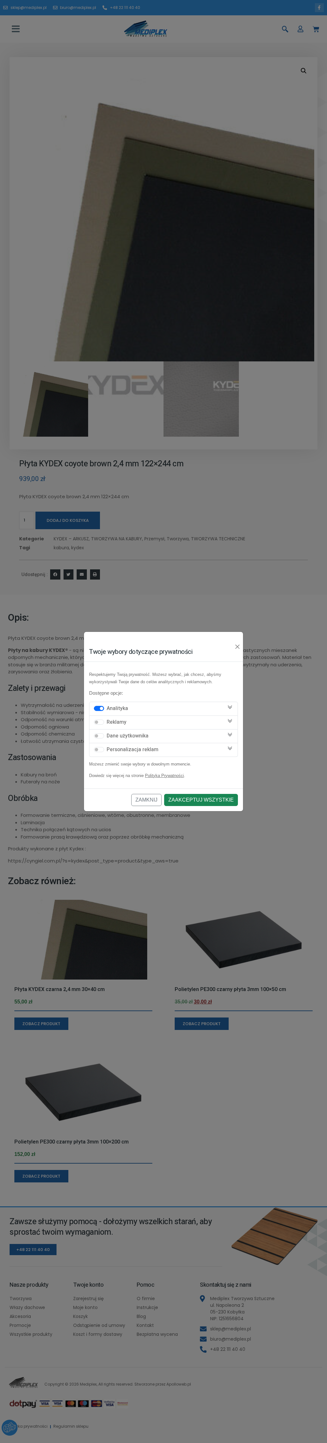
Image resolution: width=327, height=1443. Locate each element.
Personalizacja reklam (132, 749)
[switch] (99, 708)
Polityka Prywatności (164, 775)
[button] (16, 29)
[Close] (237, 647)
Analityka (117, 708)
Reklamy (116, 722)
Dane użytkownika (127, 736)
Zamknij (146, 800)
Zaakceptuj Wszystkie (201, 800)
